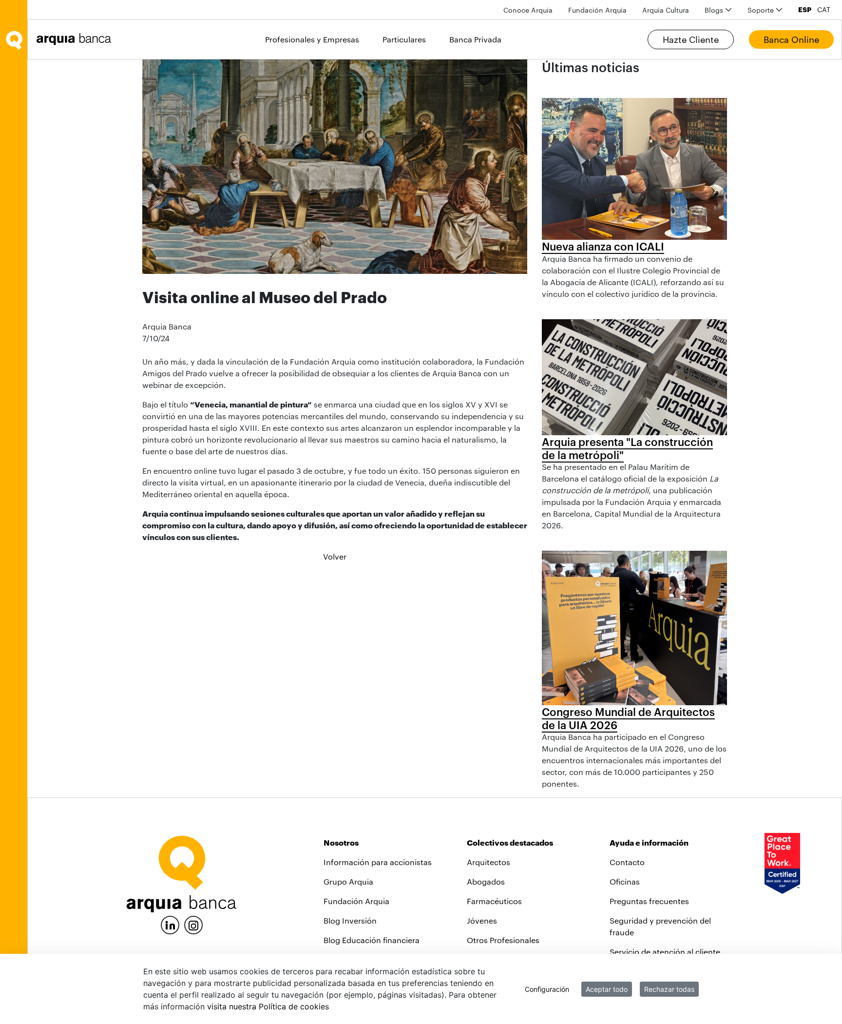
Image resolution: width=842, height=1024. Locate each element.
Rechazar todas (669, 989)
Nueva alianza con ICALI (603, 246)
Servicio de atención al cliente (665, 951)
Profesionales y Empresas (312, 39)
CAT (823, 9)
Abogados (486, 881)
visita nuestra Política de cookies (268, 1006)
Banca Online (791, 39)
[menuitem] (527, 10)
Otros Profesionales (503, 940)
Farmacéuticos (494, 901)
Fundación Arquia (356, 901)
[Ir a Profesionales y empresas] (76, 39)
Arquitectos (488, 862)
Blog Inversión (350, 920)
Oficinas (625, 881)
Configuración (547, 989)
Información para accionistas (378, 862)
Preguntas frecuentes (649, 901)
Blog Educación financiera (372, 940)
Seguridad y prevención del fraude (660, 926)
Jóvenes (482, 920)
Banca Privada (475, 39)
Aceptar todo (607, 989)
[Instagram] (193, 924)
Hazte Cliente (691, 39)
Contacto (627, 862)
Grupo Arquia (348, 881)
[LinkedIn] (170, 923)
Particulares (404, 39)
